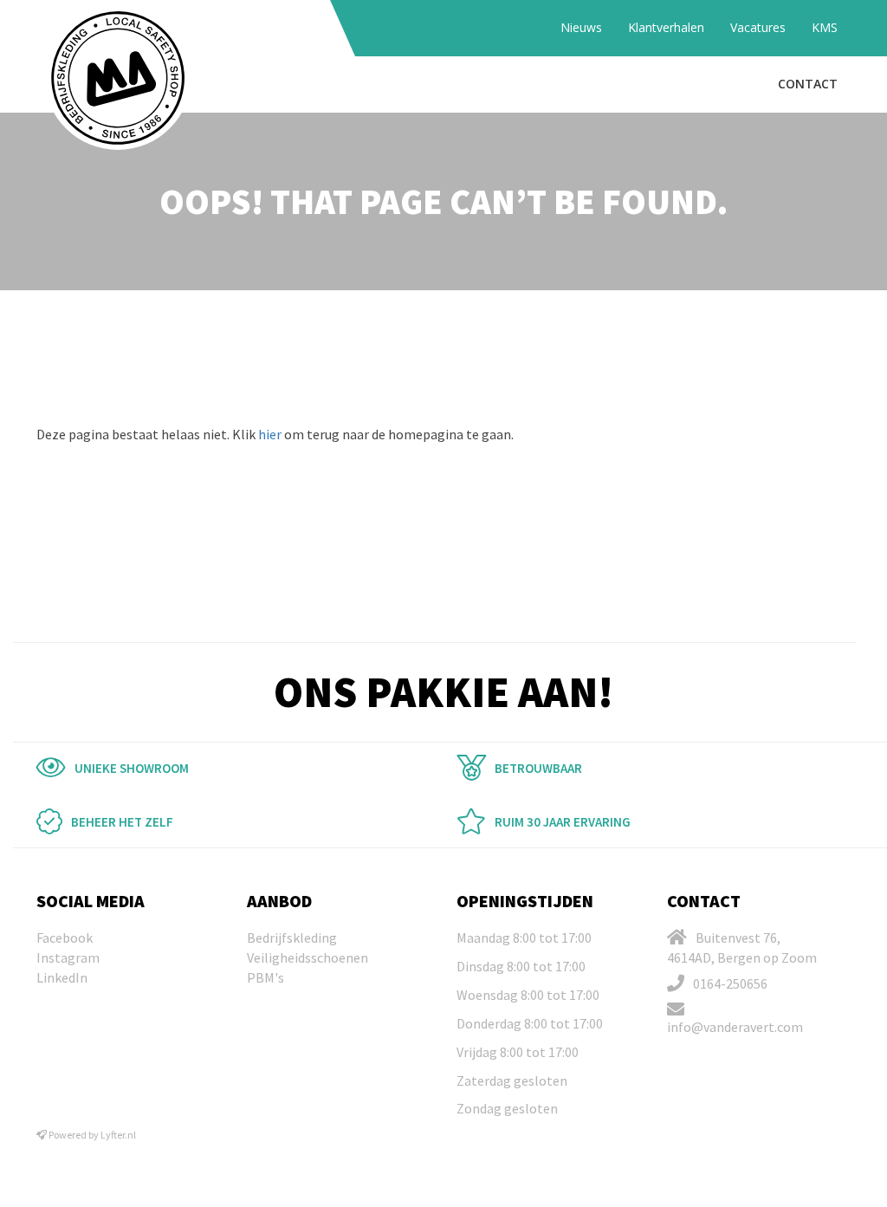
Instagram (68, 957)
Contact (808, 83)
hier (270, 434)
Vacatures (758, 27)
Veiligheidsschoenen (307, 957)
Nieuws (581, 27)
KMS (825, 27)
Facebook (64, 937)
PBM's (265, 977)
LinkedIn (61, 977)
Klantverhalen (666, 27)
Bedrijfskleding (292, 937)
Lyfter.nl (118, 1134)
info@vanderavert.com (735, 1026)
